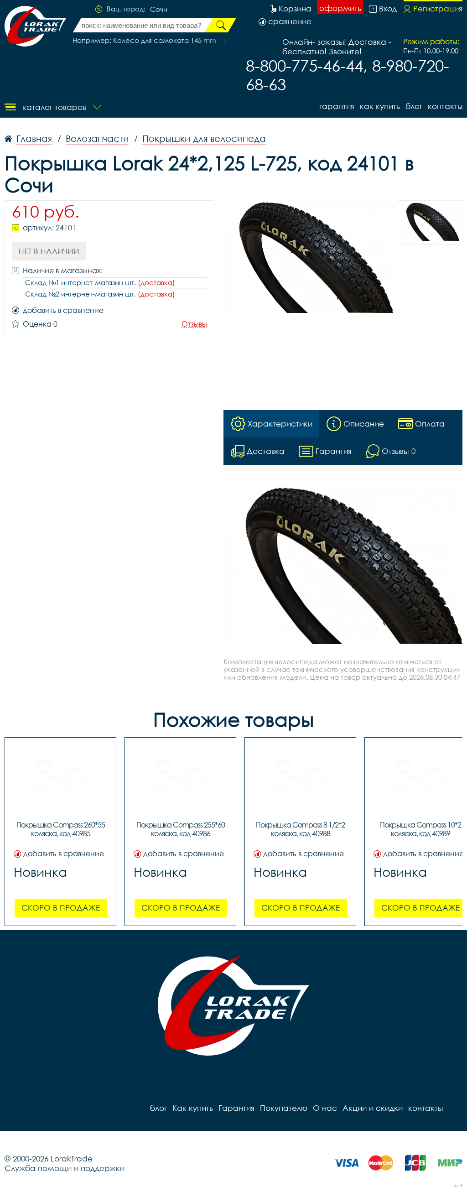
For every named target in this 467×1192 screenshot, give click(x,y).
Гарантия (336, 106)
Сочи (158, 9)
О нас (325, 1108)
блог (413, 106)
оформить (340, 8)
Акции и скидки (372, 1108)
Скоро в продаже (60, 907)
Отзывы (194, 324)
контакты (445, 106)
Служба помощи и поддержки (65, 1168)
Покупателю (283, 1108)
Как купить (380, 106)
